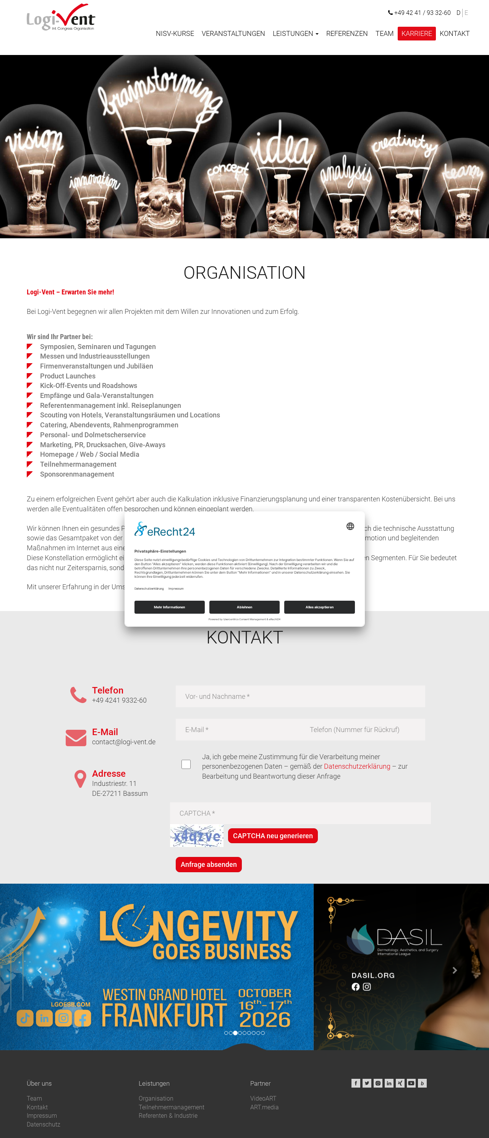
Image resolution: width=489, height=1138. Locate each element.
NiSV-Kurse (175, 33)
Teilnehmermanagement (171, 1107)
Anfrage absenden (209, 864)
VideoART (263, 1098)
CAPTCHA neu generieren (273, 836)
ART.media (264, 1107)
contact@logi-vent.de (123, 742)
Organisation (156, 1098)
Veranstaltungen (233, 33)
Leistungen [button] (294, 33)
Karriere (417, 33)
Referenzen (347, 33)
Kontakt (455, 33)
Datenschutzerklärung (357, 766)
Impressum (42, 1115)
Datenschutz (43, 1124)
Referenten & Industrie (168, 1115)
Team (385, 33)
